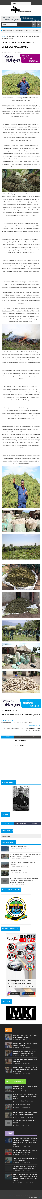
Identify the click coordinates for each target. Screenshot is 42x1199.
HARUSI (8, 1030)
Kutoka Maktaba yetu (16, 870)
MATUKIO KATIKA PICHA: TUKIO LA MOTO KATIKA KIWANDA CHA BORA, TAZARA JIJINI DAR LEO (25, 1097)
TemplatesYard (21, 1192)
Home (3, 36)
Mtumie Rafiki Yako (9, 710)
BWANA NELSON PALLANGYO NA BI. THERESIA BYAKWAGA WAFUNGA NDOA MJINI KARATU (25, 1069)
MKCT (38, 1197)
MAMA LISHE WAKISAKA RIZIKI (21, 1105)
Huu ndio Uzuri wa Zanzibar (18, 846)
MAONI (34, 823)
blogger (7, 737)
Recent (7, 823)
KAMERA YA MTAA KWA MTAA (15, 1082)
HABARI (31, 30)
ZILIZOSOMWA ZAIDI (21, 823)
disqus (21, 737)
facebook (34, 737)
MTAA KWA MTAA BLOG (7, 1195)
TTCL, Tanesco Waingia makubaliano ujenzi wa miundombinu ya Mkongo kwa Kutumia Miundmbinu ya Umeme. (24, 880)
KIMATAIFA (9, 1133)
